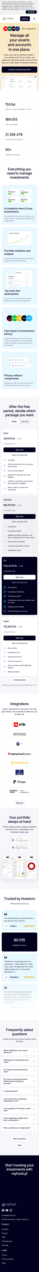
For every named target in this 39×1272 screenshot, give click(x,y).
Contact (5, 1229)
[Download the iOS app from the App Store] (19, 847)
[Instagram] (11, 1210)
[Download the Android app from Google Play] (19, 840)
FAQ (3, 1237)
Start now (19, 450)
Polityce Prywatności (26, 9)
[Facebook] (3, 1210)
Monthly (25, 421)
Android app (7, 1241)
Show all (19, 803)
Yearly (14, 421)
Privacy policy (7, 1259)
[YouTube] (7, 1210)
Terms (4, 1255)
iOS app (5, 1245)
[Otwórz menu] (34, 18)
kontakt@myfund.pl (8, 1215)
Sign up (25, 19)
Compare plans (19, 680)
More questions (19, 1139)
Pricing (4, 1233)
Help (19, 1145)
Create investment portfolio (19, 70)
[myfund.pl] (8, 18)
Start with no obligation (19, 1194)
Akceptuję (31, 12)
